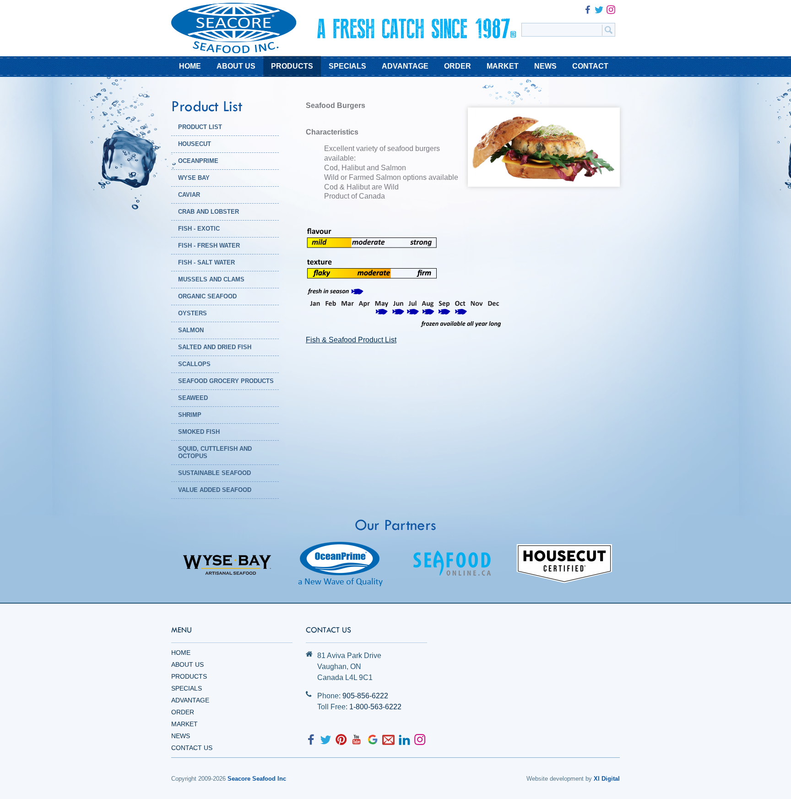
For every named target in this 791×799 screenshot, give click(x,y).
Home (180, 652)
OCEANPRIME (198, 160)
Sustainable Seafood (214, 473)
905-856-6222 (365, 696)
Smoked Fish (199, 431)
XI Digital (607, 778)
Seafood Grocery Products (226, 381)
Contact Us (191, 747)
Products (189, 676)
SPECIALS (347, 66)
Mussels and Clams (211, 279)
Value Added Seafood (214, 489)
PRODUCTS (292, 66)
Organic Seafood (207, 296)
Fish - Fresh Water (209, 245)
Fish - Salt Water (206, 262)
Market (184, 724)
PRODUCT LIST (200, 127)
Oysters (192, 313)
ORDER (457, 66)
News (180, 736)
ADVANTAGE (405, 66)
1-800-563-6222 (375, 707)
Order (182, 712)
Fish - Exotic (199, 228)
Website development (555, 778)
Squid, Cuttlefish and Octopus (215, 452)
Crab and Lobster (208, 211)
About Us (187, 664)
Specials (186, 688)
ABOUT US (236, 66)
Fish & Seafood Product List (351, 340)
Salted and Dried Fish (214, 347)
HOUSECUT (194, 143)
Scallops (194, 364)
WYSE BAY (194, 177)
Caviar (189, 194)
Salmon (191, 330)
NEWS (545, 66)
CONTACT (590, 66)
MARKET (503, 66)
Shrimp (189, 414)
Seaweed (193, 397)
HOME (190, 66)
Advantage (190, 700)
